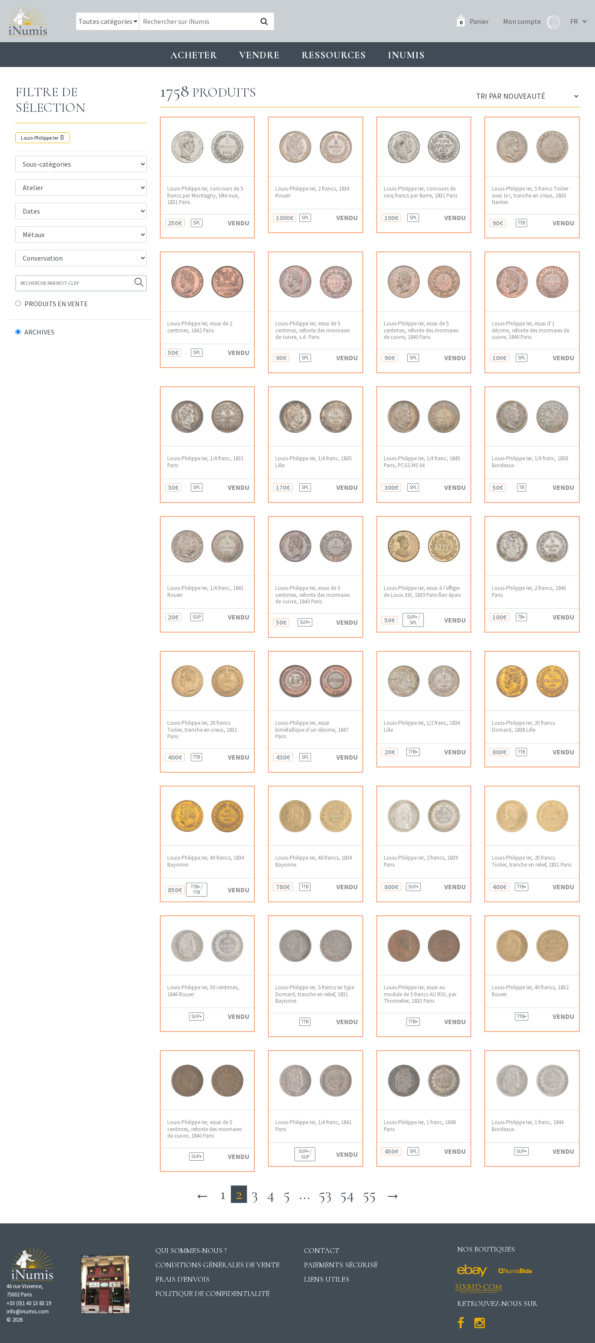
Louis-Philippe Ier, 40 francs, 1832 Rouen (530, 990)
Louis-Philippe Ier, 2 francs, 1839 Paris (421, 860)
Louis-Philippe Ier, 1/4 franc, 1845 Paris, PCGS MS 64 (422, 461)
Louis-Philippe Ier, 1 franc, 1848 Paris (420, 1125)
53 (325, 1194)
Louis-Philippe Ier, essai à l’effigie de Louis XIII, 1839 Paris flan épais (422, 591)
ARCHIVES (39, 332)
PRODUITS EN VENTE (56, 303)
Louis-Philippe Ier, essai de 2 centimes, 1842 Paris (199, 326)
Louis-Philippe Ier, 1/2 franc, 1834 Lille (422, 726)
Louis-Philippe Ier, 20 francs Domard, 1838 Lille (523, 726)
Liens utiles (326, 1279)
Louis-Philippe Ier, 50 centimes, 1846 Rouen (203, 990)
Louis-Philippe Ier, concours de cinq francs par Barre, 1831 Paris (420, 191)
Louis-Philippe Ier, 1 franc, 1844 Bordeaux (528, 1125)
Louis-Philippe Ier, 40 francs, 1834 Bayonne (205, 860)
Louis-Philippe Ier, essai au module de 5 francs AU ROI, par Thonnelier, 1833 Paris (420, 994)
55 (369, 1194)
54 (347, 1194)
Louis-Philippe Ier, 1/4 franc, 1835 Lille (313, 461)
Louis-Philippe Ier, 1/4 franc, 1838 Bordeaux (530, 461)
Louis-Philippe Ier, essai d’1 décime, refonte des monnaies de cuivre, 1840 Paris (530, 330)
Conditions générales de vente (218, 1264)
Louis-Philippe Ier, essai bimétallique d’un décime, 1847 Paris (311, 730)
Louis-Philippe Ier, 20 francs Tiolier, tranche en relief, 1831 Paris (531, 860)
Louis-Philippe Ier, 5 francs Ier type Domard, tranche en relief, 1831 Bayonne (314, 994)
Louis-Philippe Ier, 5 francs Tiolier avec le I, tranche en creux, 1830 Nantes (530, 195)
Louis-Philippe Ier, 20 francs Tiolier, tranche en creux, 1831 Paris (202, 730)
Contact (321, 1250)
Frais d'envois (183, 1279)
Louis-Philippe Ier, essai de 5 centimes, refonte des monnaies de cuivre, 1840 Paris (421, 330)
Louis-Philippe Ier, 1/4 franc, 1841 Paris (313, 1125)
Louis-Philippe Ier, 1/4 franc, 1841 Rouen (205, 591)
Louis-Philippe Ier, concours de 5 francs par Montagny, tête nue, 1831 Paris (205, 195)
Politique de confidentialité (213, 1293)
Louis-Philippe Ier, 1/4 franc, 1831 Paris (205, 461)
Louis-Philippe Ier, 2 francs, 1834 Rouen (312, 191)
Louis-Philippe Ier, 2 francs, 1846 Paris (529, 591)
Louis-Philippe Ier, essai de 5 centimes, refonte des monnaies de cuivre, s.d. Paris (312, 330)
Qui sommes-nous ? (191, 1250)
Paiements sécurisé (341, 1264)
